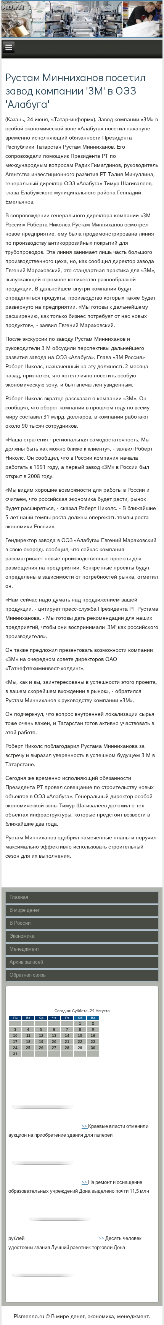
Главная (19, 897)
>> (85, 1126)
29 (80, 1048)
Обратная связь (28, 975)
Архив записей (26, 962)
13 (54, 1035)
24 (15, 1048)
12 (41, 1035)
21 (67, 1041)
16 (93, 1035)
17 (15, 1041)
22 (80, 1041)
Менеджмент (24, 949)
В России (20, 923)
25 (28, 1048)
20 (54, 1041)
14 (67, 1035)
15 (80, 1035)
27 (54, 1048)
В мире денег (25, 910)
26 (41, 1048)
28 (67, 1048)
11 (28, 1035)
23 (93, 1041)
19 (41, 1041)
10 (15, 1035)
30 (93, 1048)
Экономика (22, 936)
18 (28, 1041)
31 (15, 1054)
